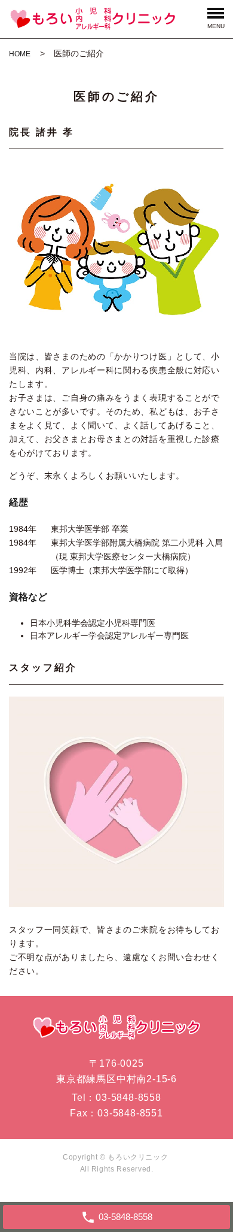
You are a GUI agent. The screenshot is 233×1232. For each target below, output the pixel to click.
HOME (19, 54)
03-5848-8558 (128, 1097)
